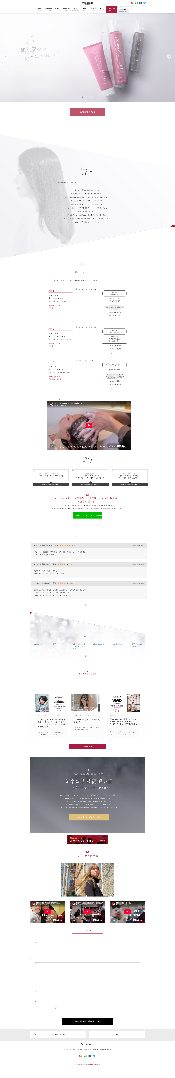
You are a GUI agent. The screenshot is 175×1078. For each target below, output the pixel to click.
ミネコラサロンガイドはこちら (89, 817)
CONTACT (108, 1034)
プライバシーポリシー (84, 1050)
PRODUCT (66, 9)
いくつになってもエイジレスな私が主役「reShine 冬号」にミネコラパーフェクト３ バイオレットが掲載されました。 (51, 723)
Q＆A (75, 9)
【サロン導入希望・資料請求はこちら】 (87, 1021)
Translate (125, 11)
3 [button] (89, 97)
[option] (87, 64)
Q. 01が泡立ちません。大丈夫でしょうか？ (87, 720)
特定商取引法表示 (105, 1050)
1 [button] (82, 97)
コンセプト (67, 1050)
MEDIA (57, 9)
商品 (74, 1050)
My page (102, 9)
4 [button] (92, 97)
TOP (39, 9)
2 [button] (85, 97)
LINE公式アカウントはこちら (87, 515)
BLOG (84, 9)
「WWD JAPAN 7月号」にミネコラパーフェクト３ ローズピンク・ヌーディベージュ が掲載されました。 (123, 722)
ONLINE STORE (49, 1034)
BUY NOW (111, 9)
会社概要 (95, 1050)
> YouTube (87, 930)
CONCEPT (48, 9)
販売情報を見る (87, 112)
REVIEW (93, 9)
